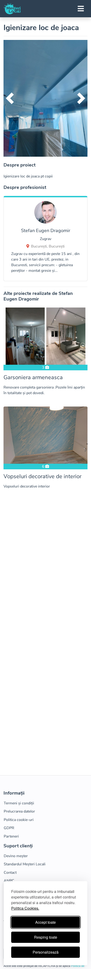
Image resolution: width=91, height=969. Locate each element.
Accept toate (45, 922)
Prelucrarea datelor (19, 811)
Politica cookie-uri (19, 819)
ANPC (9, 880)
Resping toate (45, 937)
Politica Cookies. (25, 908)
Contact (10, 872)
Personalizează (46, 952)
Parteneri (11, 836)
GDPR (9, 828)
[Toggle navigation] (80, 8)
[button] (10, 98)
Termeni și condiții (19, 803)
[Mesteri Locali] (12, 8)
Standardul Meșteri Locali (25, 864)
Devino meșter (16, 856)
